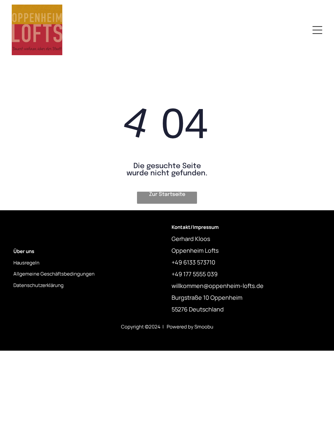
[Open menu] (317, 30)
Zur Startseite (167, 194)
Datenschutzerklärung (38, 285)
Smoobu (203, 326)
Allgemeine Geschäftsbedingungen (54, 273)
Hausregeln (26, 262)
